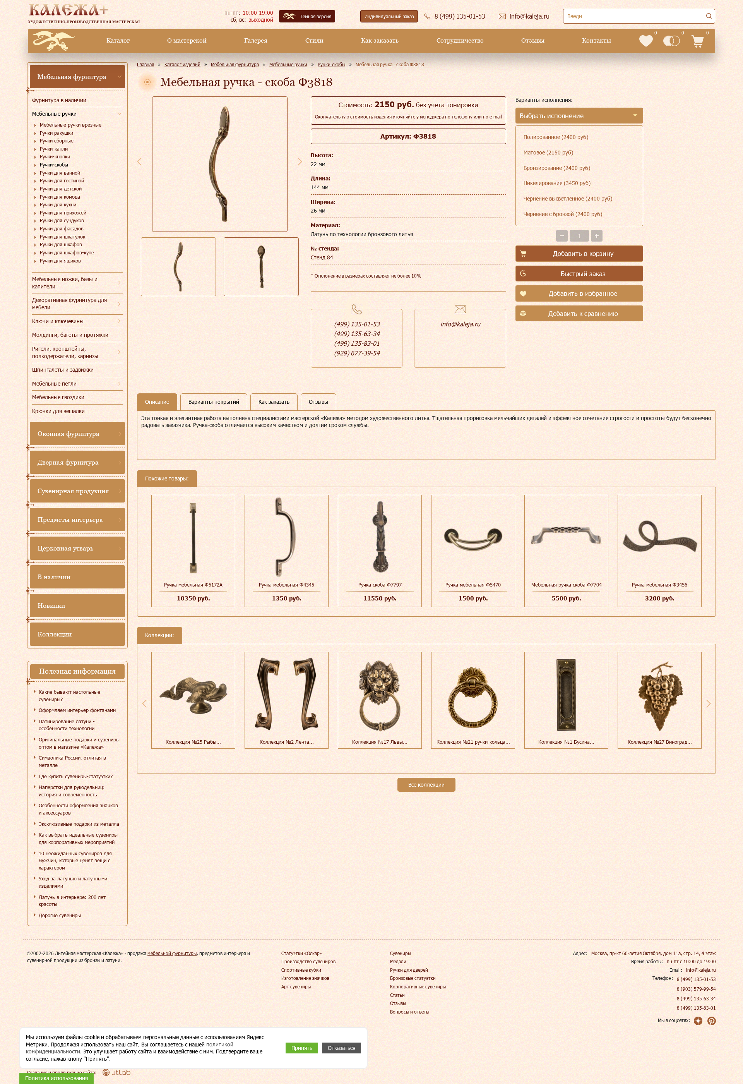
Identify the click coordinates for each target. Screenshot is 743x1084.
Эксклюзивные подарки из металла (79, 824)
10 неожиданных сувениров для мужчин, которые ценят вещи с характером (75, 860)
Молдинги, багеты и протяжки (70, 334)
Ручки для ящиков (60, 260)
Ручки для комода (60, 197)
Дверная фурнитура (68, 462)
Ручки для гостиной (62, 180)
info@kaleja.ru (460, 324)
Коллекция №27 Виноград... (660, 742)
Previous (139, 161)
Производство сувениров (308, 961)
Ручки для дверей (409, 970)
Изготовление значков (305, 978)
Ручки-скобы (54, 164)
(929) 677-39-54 (357, 353)
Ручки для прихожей (63, 212)
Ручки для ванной (60, 173)
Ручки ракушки (56, 133)
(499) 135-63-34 (357, 333)
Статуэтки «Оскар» (301, 953)
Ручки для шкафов (61, 244)
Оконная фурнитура (68, 433)
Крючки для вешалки (58, 411)
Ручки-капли (54, 149)
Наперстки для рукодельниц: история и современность (72, 791)
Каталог (118, 40)
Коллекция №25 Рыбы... (193, 742)
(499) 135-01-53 (357, 324)
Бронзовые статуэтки (413, 978)
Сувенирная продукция (73, 491)
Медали (398, 961)
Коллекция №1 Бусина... (566, 742)
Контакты (596, 40)
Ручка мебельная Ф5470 (473, 584)
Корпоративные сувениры (418, 986)
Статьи (397, 995)
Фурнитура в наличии (59, 100)
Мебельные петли (54, 383)
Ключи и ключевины (58, 321)
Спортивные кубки (301, 970)
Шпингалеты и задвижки (63, 369)
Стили (314, 40)
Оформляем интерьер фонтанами (77, 710)
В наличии (54, 577)
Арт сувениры (296, 986)
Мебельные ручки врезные (70, 125)
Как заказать (380, 40)
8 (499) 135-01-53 (696, 979)
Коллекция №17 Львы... (379, 742)
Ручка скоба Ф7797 (380, 584)
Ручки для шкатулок (62, 236)
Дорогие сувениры (60, 915)
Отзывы (532, 40)
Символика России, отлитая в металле (72, 761)
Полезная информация (77, 671)
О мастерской (187, 40)
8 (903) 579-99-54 (696, 988)
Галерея (255, 40)
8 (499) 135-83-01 (696, 1007)
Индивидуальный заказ (389, 16)
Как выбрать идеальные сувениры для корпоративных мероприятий (78, 838)
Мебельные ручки (54, 113)
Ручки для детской (61, 188)
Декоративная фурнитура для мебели (69, 303)
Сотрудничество (460, 40)
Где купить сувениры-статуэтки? (76, 776)
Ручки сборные (57, 140)
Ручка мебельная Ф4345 (286, 584)
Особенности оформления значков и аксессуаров (78, 809)
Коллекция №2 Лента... (287, 742)
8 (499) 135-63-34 (696, 998)
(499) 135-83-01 (357, 343)
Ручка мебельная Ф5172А (193, 584)
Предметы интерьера (70, 519)
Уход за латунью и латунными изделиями (73, 882)
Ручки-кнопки (55, 156)
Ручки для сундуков (62, 220)
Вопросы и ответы (409, 1011)
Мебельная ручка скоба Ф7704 (566, 584)
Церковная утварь (65, 548)
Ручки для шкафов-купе (67, 252)
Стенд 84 (322, 257)
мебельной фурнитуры (172, 953)
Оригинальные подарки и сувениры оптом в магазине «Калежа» (79, 743)
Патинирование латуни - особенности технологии (67, 725)
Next (300, 161)
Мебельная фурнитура (72, 77)
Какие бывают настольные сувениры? (69, 695)
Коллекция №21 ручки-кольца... (473, 742)
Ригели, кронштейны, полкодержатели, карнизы (65, 352)
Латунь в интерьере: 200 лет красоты (72, 900)
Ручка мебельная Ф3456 (659, 584)
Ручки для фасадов (62, 228)
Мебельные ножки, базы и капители (65, 283)
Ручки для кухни (58, 204)
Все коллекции (426, 784)
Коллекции (55, 634)
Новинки (51, 605)
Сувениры (400, 953)
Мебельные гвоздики (58, 397)
